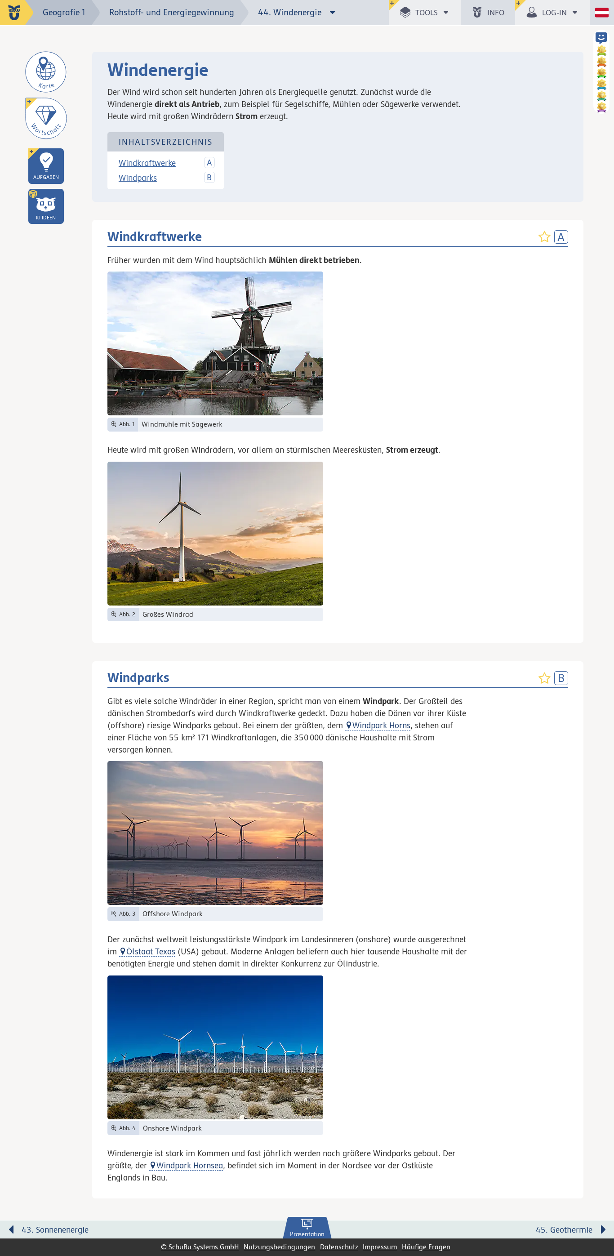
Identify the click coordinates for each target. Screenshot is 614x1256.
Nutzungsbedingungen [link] (279, 1247)
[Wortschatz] (46, 118)
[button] (45, 206)
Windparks (138, 178)
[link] (307, 1228)
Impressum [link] (380, 1247)
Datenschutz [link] (339, 1247)
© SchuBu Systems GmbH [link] (200, 1247)
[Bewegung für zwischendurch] (597, 1211)
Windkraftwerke (147, 163)
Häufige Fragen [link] (426, 1247)
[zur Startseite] (17, 12)
